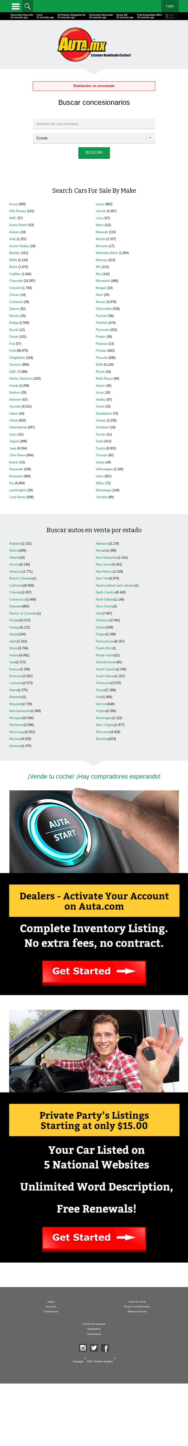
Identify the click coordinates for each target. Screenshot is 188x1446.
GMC (13, 372)
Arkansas (16, 571)
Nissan (101, 302)
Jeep (12, 448)
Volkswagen (104, 469)
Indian (13, 413)
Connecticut (17, 599)
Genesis (15, 364)
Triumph (101, 455)
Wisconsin (103, 732)
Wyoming (102, 739)
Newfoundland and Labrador (115, 585)
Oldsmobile (104, 309)
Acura (13, 204)
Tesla (99, 441)
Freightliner (17, 358)
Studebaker (104, 413)
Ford (12, 350)
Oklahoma (103, 620)
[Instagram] (83, 1348)
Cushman (16, 302)
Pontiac (101, 350)
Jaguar (14, 441)
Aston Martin (18, 225)
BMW (13, 260)
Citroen (14, 295)
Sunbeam (102, 427)
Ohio (99, 613)
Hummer (15, 399)
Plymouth (102, 330)
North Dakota (105, 599)
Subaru (101, 420)
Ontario (101, 627)
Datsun (14, 309)
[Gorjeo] (94, 1348)
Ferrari (13, 336)
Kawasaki (16, 469)
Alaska (14, 550)
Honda (13, 385)
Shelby (101, 399)
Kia (11, 483)
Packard (101, 316)
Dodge (13, 323)
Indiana (14, 655)
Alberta (14, 557)
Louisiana (16, 683)
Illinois (13, 648)
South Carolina (106, 669)
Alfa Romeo (17, 211)
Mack (100, 225)
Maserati (102, 232)
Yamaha (101, 497)
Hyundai (15, 406)
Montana (15, 746)
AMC (12, 218)
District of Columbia (23, 613)
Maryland (15, 704)
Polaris (101, 336)
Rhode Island (105, 655)
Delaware (15, 606)
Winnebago (103, 490)
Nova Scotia (104, 606)
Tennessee (103, 683)
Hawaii (14, 634)
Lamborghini (17, 490)
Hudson (14, 392)
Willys (100, 483)
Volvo (100, 476)
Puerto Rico (104, 648)
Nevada (101, 550)
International (18, 427)
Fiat (12, 344)
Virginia (101, 711)
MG (98, 267)
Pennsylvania (105, 641)
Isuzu (13, 434)
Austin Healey (19, 246)
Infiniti (13, 420)
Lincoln (101, 211)
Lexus (100, 204)
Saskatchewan (106, 662)
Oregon (101, 634)
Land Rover (17, 497)
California (16, 585)
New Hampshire (107, 557)
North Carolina (106, 592)
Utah (99, 697)
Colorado (15, 592)
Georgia (14, 627)
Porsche (101, 358)
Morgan (101, 288)
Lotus (100, 218)
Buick (13, 267)
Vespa (100, 462)
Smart (100, 406)
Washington (104, 718)
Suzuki (101, 434)
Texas (100, 690)
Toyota (100, 448)
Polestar (101, 344)
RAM (99, 364)
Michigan (15, 718)
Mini (99, 274)
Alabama (15, 543)
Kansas (14, 669)
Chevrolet (16, 281)
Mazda (100, 239)
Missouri (15, 739)
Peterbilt (101, 323)
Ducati (13, 330)
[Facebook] (105, 1348)
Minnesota (16, 725)
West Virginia (105, 725)
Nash (99, 295)
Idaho (13, 641)
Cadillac (15, 274)
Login (170, 6)
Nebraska (102, 543)
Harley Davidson (21, 378)
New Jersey (104, 564)
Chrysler (15, 288)
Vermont (101, 704)
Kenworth (16, 476)
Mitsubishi (103, 281)
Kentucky (16, 676)
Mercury (101, 260)
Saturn (100, 385)
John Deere (17, 455)
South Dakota (105, 676)
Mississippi (17, 732)
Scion (100, 392)
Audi (12, 239)
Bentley (14, 253)
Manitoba (15, 697)
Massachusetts (20, 711)
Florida (14, 620)
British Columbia (21, 578)
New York (102, 578)
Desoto (14, 316)
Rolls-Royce (104, 378)
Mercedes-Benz (107, 253)
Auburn (14, 232)
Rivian (100, 372)
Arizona (14, 564)
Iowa (12, 662)
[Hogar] (94, 44)
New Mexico (104, 571)
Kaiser (13, 462)
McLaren (102, 246)
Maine (13, 690)
